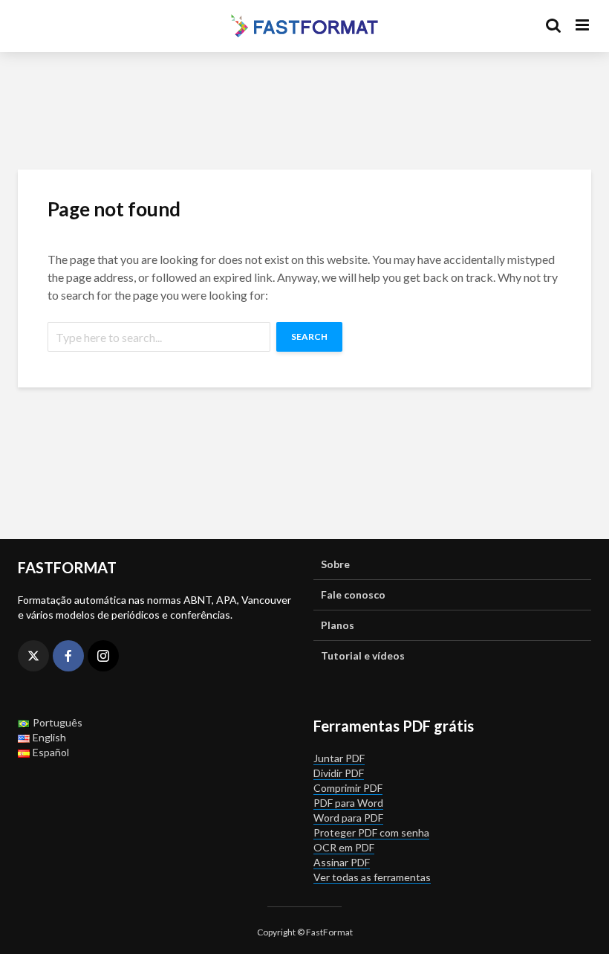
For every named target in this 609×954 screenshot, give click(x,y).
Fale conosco (353, 594)
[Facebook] (68, 655)
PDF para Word (348, 802)
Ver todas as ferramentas (372, 877)
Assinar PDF (341, 862)
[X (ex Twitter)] (33, 655)
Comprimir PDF (347, 787)
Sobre (335, 564)
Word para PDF (348, 817)
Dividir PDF (338, 773)
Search (309, 336)
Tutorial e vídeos (363, 655)
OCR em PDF (343, 847)
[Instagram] (103, 655)
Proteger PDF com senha (371, 832)
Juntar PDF (339, 758)
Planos (337, 625)
